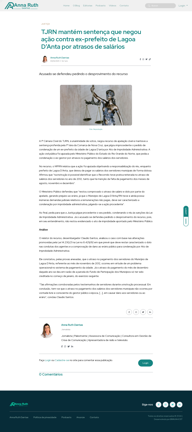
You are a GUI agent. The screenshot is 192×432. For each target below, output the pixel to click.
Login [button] (182, 5)
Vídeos (112, 5)
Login (48, 360)
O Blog (76, 5)
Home (66, 5)
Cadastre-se (62, 360)
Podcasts (101, 5)
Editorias (87, 5)
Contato (124, 5)
